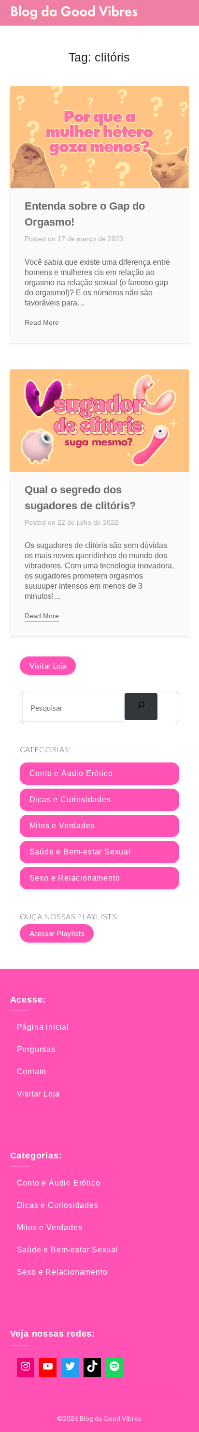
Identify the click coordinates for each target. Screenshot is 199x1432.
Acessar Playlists (57, 933)
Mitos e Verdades (62, 826)
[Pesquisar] (141, 706)
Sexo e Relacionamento (74, 878)
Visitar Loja (48, 665)
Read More (42, 322)
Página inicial (43, 1027)
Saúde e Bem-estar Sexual (80, 852)
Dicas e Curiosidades (70, 799)
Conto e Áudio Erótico (71, 773)
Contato (32, 1071)
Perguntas (36, 1049)
